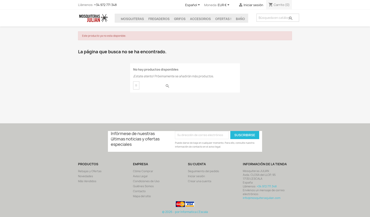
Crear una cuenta (199, 181)
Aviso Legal (140, 176)
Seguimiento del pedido (203, 171)
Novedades (85, 176)
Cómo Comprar (143, 171)
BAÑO (240, 19)
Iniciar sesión (196, 176)
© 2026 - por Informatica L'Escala (185, 212)
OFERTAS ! (223, 19)
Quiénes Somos (143, 186)
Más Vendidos (87, 181)
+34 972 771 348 (105, 5)
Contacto (139, 191)
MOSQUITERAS (132, 19)
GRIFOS (180, 19)
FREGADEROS (159, 19)
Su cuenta (197, 164)
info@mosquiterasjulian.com (261, 198)
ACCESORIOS (200, 19)
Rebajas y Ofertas (90, 171)
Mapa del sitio (142, 196)
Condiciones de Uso (146, 181)
